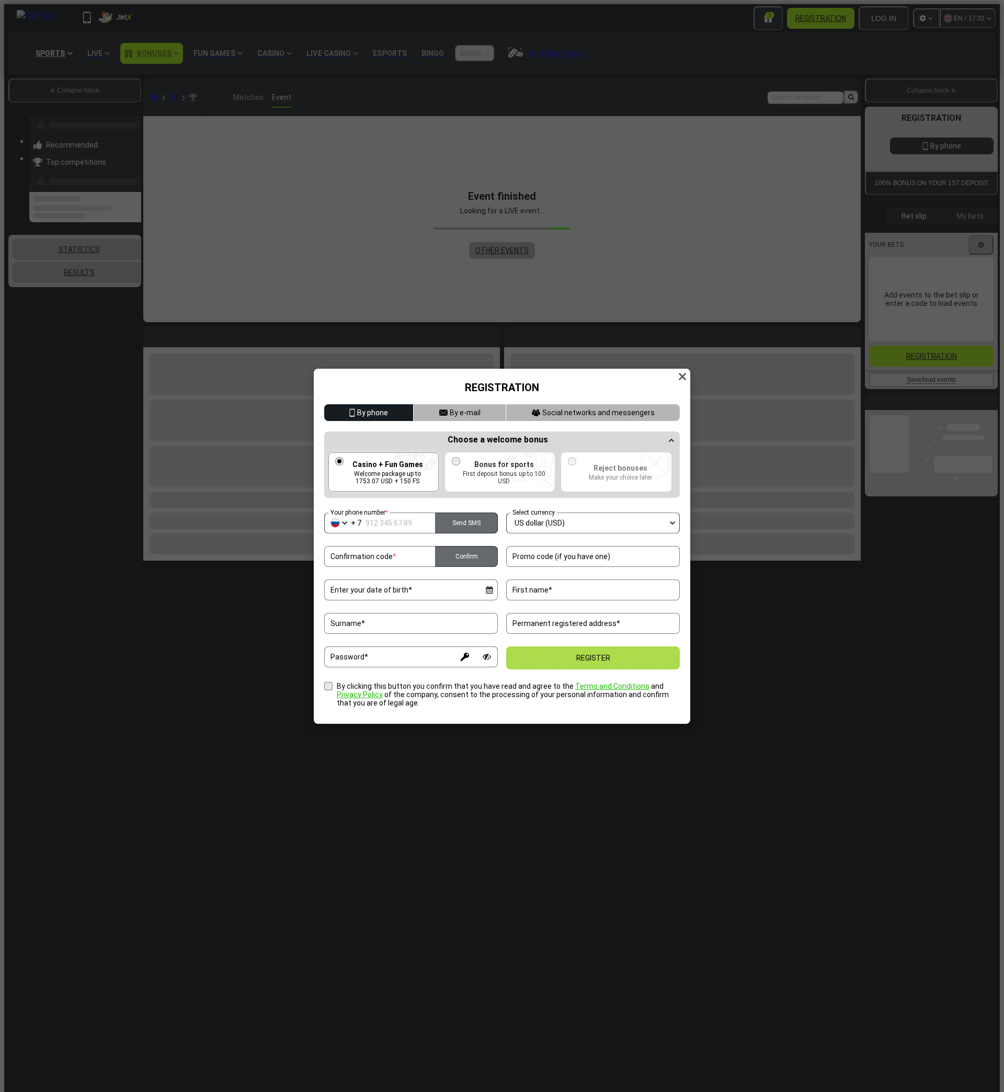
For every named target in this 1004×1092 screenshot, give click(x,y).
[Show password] (487, 656)
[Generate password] (465, 656)
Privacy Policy (360, 694)
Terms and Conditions (612, 686)
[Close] (682, 376)
